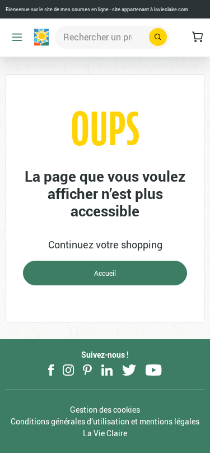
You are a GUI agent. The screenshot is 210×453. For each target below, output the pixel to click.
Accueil (105, 273)
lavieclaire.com (171, 9)
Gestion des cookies (105, 409)
